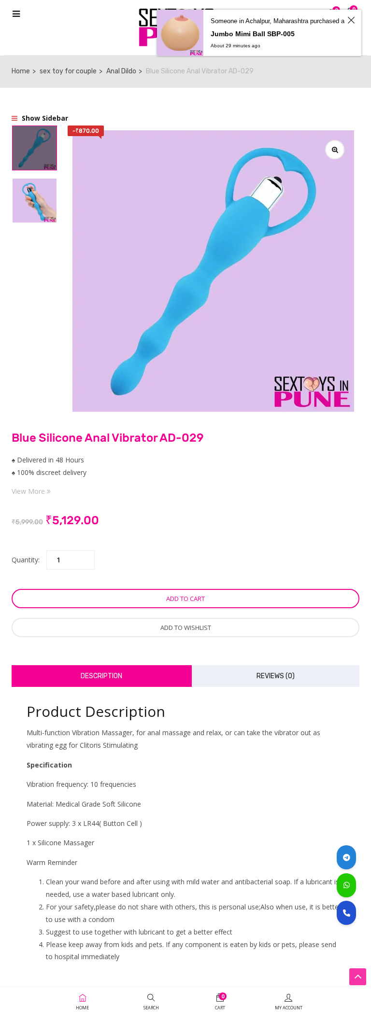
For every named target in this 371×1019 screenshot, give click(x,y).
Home (21, 71)
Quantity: (26, 559)
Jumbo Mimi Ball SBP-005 (253, 34)
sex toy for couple (68, 71)
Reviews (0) (276, 676)
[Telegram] (346, 857)
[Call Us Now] (346, 913)
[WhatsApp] (346, 885)
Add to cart (185, 598)
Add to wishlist (185, 627)
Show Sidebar (44, 118)
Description (101, 676)
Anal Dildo (121, 71)
